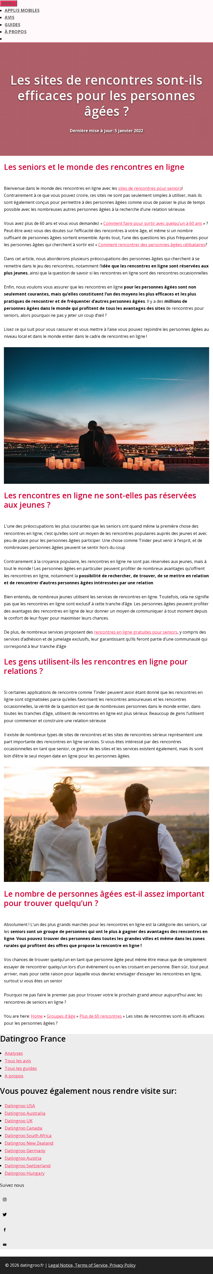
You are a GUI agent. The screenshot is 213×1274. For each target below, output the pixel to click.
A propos (14, 1076)
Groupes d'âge (61, 1016)
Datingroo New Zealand (29, 1143)
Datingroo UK (18, 1121)
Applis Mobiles (22, 10)
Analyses (14, 1053)
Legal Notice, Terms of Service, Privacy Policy (92, 1265)
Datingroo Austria (23, 1158)
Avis (9, 17)
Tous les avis (18, 1061)
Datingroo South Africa (28, 1135)
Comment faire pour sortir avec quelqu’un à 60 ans (152, 223)
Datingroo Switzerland (28, 1166)
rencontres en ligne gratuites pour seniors (135, 632)
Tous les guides (21, 1068)
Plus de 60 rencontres (100, 1016)
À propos (15, 32)
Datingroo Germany (25, 1151)
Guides (12, 25)
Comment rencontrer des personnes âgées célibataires (151, 244)
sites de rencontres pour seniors (150, 188)
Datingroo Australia (25, 1113)
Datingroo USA (20, 1106)
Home (37, 1016)
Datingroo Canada (23, 1128)
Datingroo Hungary (25, 1173)
